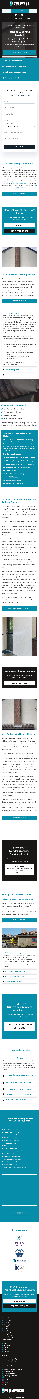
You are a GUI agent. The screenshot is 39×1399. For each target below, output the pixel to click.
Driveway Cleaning (9, 1333)
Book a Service (19, 52)
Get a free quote (19, 683)
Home (5, 1343)
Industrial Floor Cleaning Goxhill (13, 1151)
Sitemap (6, 1351)
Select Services (8, 124)
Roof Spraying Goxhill (10, 1164)
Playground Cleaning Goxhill (12, 1156)
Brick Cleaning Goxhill (10, 1143)
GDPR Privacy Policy (10, 1361)
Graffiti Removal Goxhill (11, 1153)
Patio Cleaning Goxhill (10, 1137)
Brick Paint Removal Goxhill (12, 1162)
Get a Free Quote (19, 231)
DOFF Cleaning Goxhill (10, 1145)
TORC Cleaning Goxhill (10, 1148)
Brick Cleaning (8, 1335)
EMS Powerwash (19, 194)
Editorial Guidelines (9, 1373)
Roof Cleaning (8, 1327)
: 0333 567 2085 (19, 1026)
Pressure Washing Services (19, 608)
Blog (5, 1349)
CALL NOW (19, 225)
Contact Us (7, 1347)
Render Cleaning (19, 301)
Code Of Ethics (8, 1371)
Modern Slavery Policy (10, 1359)
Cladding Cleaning (9, 1325)
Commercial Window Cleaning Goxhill (15, 1167)
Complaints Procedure (10, 1375)
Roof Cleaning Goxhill (10, 1135)
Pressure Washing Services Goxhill (14, 1127)
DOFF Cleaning (8, 1337)
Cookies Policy (8, 1363)
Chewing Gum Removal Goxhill (13, 1159)
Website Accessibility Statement (13, 1369)
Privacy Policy (8, 1365)
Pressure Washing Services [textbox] (12, 126)
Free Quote (7, 1345)
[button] (19, 11)
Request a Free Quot (19, 1306)
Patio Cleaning (8, 1331)
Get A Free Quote (19, 1213)
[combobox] (19, 126)
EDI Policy (7, 1367)
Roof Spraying (8, 1329)
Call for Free (19, 1301)
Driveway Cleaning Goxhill (11, 1140)
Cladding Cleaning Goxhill (11, 1132)
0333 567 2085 (22, 18)
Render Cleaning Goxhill (11, 1129)
